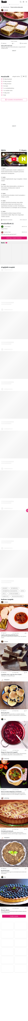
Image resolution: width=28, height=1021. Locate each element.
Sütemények (6, 7)
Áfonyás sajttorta (5, 910)
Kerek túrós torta (5, 870)
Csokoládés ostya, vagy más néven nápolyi (11, 674)
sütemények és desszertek (9, 591)
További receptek (14, 916)
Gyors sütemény (14, 593)
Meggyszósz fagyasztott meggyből (9, 752)
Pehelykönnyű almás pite (7, 831)
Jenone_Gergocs (7, 226)
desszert (5, 588)
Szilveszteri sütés (17, 596)
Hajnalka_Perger (7, 232)
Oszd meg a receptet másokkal (14, 238)
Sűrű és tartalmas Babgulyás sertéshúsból (11, 791)
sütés (22, 591)
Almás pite (5, 596)
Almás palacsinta (5, 712)
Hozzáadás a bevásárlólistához (15, 99)
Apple (4, 593)
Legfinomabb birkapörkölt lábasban (9, 635)
